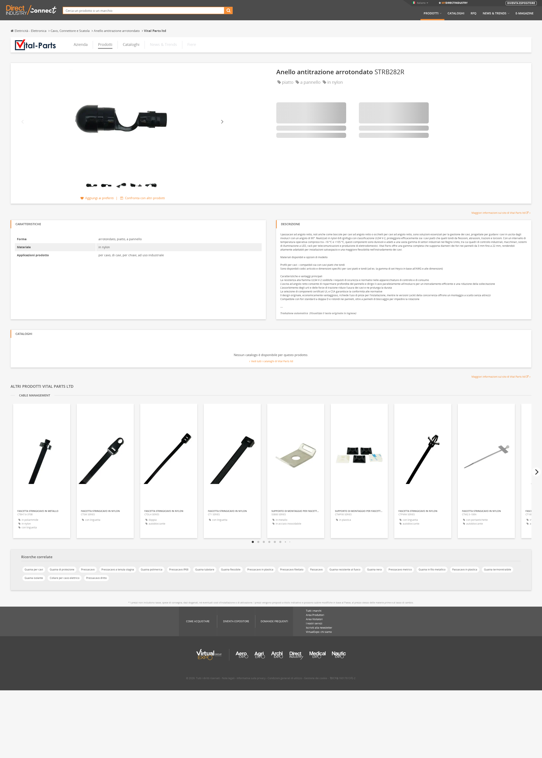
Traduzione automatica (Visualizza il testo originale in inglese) (318, 313)
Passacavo (316, 569)
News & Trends (494, 13)
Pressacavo (88, 569)
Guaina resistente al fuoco (344, 569)
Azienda (81, 44)
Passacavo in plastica (464, 569)
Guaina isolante (34, 578)
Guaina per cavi (34, 569)
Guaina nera (374, 569)
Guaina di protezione (62, 569)
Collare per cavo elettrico (64, 578)
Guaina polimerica (151, 569)
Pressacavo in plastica (260, 569)
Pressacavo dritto (96, 578)
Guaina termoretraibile (497, 569)
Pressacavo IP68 (178, 569)
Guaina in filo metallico (432, 569)
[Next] (222, 121)
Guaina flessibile (231, 569)
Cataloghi (456, 13)
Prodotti (431, 13)
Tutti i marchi (313, 611)
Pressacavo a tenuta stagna (117, 569)
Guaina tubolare (204, 569)
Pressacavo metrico (400, 569)
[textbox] (143, 10)
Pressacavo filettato (291, 569)
